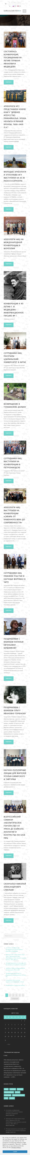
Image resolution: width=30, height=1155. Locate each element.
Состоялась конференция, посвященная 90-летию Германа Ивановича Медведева (14, 949)
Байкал (6, 1089)
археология (12, 1089)
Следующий (15, 998)
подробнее (9, 82)
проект (6, 1098)
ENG (20, 6)
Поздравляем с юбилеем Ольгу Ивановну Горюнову (15, 710)
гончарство (20, 1089)
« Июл (8, 1044)
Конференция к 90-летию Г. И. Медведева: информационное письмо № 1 (14, 310)
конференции (8, 1095)
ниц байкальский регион (18, 1095)
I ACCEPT (15, 1151)
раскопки (12, 1098)
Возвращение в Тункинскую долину (15, 985)
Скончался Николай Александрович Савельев (15, 887)
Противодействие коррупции (12, 1052)
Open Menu (24, 11)
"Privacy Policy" (16, 1147)
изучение (18, 1092)
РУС (15, 6)
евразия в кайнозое (9, 1092)
